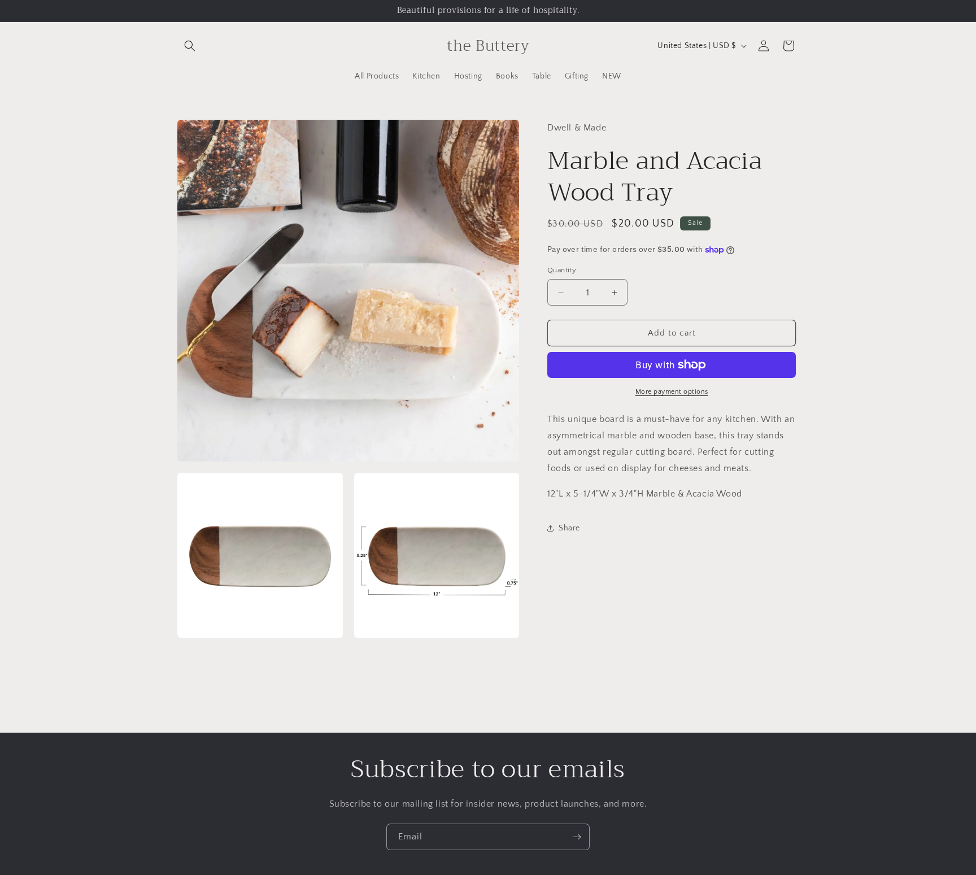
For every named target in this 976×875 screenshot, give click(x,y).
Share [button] (569, 528)
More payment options (671, 391)
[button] (189, 45)
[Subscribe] (576, 837)
